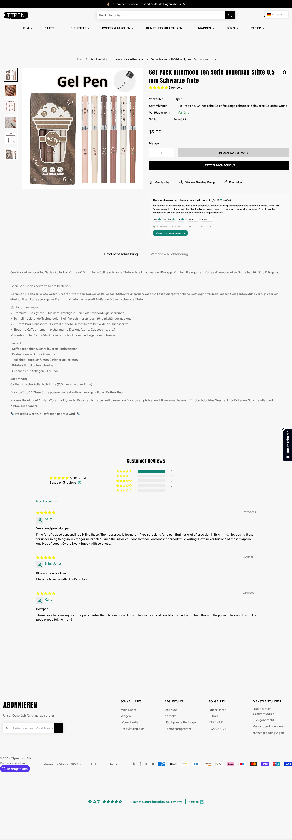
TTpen (178, 99)
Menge (154, 143)
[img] (45, 513)
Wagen (126, 716)
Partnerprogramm (178, 729)
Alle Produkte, (186, 106)
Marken (204, 28)
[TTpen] (15, 15)
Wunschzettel (130, 722)
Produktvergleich (133, 729)
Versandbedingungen (268, 726)
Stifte (50, 28)
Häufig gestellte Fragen (181, 722)
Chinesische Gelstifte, (212, 106)
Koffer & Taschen (116, 28)
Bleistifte (78, 28)
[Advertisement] (72, 673)
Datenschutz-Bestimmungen (263, 711)
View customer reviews (170, 233)
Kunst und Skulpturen (164, 28)
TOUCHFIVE (217, 729)
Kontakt (170, 716)
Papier (256, 28)
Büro (231, 28)
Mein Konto (129, 710)
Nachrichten (217, 710)
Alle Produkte (99, 59)
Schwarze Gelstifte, (265, 106)
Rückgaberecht (263, 720)
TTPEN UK (216, 722)
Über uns (171, 710)
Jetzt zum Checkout (219, 165)
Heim (25, 28)
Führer (213, 716)
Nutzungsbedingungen (268, 733)
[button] (159, 87)
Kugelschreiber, (239, 106)
